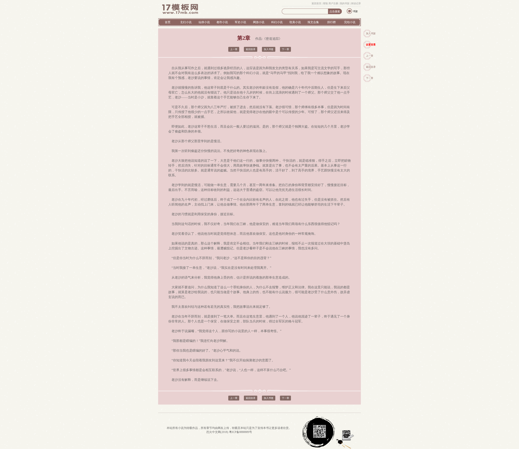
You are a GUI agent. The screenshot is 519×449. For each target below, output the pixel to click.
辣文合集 (313, 22)
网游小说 (258, 22)
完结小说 (349, 22)
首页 (167, 22)
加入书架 (371, 33)
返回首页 (316, 3)
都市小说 (222, 22)
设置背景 (371, 44)
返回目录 (371, 67)
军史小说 (240, 22)
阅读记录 (356, 3)
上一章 (369, 55)
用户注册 (333, 3)
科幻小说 (277, 22)
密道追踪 (272, 38)
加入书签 (268, 49)
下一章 (369, 78)
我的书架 (345, 3)
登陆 (325, 3)
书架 (355, 11)
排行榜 (331, 22)
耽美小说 (295, 22)
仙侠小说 (204, 22)
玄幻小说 (186, 22)
